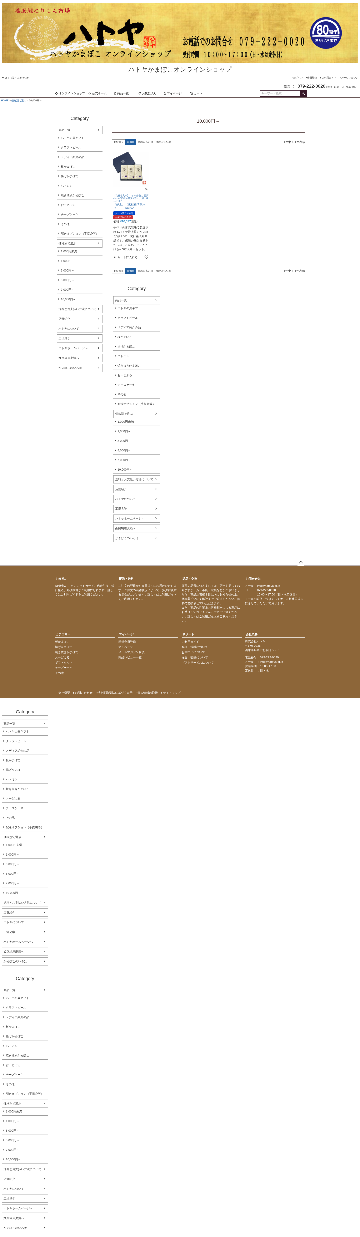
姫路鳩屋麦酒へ (69, 358)
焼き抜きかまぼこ (72, 195)
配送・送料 (126, 578)
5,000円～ (67, 280)
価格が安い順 (163, 142)
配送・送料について (195, 647)
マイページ (174, 93)
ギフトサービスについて (198, 662)
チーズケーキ (69, 214)
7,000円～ (67, 289)
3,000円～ (67, 270)
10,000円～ (68, 299)
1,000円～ (67, 261)
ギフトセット (63, 662)
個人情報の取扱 (148, 692)
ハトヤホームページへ (73, 348)
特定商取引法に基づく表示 (115, 692)
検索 (303, 93)
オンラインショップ (72, 93)
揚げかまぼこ (69, 176)
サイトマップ (171, 692)
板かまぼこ (68, 166)
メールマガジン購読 (131, 652)
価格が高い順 (145, 142)
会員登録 (312, 77)
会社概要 (252, 634)
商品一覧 (123, 93)
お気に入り (149, 93)
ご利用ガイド (328, 77)
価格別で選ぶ (18, 100)
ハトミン (66, 185)
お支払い (62, 578)
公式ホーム (99, 93)
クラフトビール (71, 147)
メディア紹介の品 (72, 157)
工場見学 (64, 338)
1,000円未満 (69, 251)
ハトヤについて (69, 328)
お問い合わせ (83, 692)
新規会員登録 (127, 641)
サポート (188, 634)
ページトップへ (301, 562)
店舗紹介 (64, 318)
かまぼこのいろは (70, 367)
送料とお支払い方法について (77, 309)
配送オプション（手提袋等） (80, 233)
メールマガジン (349, 77)
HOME (5, 100)
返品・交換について (195, 657)
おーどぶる (68, 205)
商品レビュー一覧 (130, 657)
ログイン (298, 77)
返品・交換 (189, 578)
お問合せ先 (253, 578)
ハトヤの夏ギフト (72, 138)
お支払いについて (193, 652)
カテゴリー (63, 634)
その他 (65, 224)
